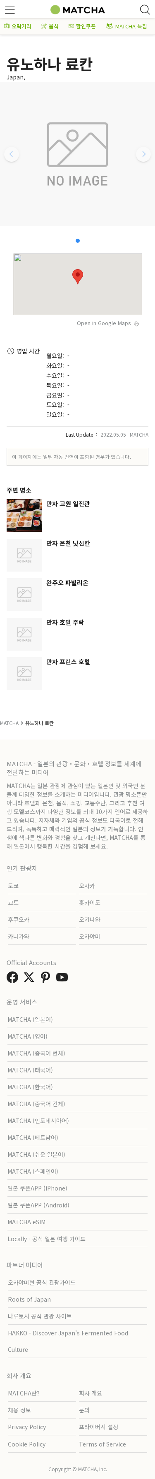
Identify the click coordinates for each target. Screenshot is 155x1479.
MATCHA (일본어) (30, 1019)
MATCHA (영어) (27, 1036)
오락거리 (21, 26)
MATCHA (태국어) (30, 1070)
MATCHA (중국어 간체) (36, 1104)
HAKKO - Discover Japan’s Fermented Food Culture (68, 1341)
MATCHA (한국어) (30, 1087)
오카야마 (89, 936)
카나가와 (18, 936)
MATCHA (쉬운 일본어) (36, 1154)
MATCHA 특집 (131, 26)
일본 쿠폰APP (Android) (38, 1205)
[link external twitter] (30, 979)
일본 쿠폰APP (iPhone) (37, 1188)
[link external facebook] (14, 979)
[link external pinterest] (47, 979)
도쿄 (13, 885)
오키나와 (89, 919)
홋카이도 (89, 902)
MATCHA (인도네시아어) (38, 1120)
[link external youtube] (63, 979)
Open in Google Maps (104, 323)
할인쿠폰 (86, 26)
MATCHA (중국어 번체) (36, 1053)
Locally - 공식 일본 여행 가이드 (46, 1239)
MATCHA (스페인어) (32, 1171)
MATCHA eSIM (26, 1222)
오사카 (87, 885)
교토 (13, 902)
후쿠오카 (18, 919)
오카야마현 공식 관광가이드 (42, 1282)
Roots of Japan (29, 1299)
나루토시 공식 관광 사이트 (40, 1316)
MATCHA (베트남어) (32, 1137)
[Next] (143, 154)
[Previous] (11, 154)
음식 (54, 26)
